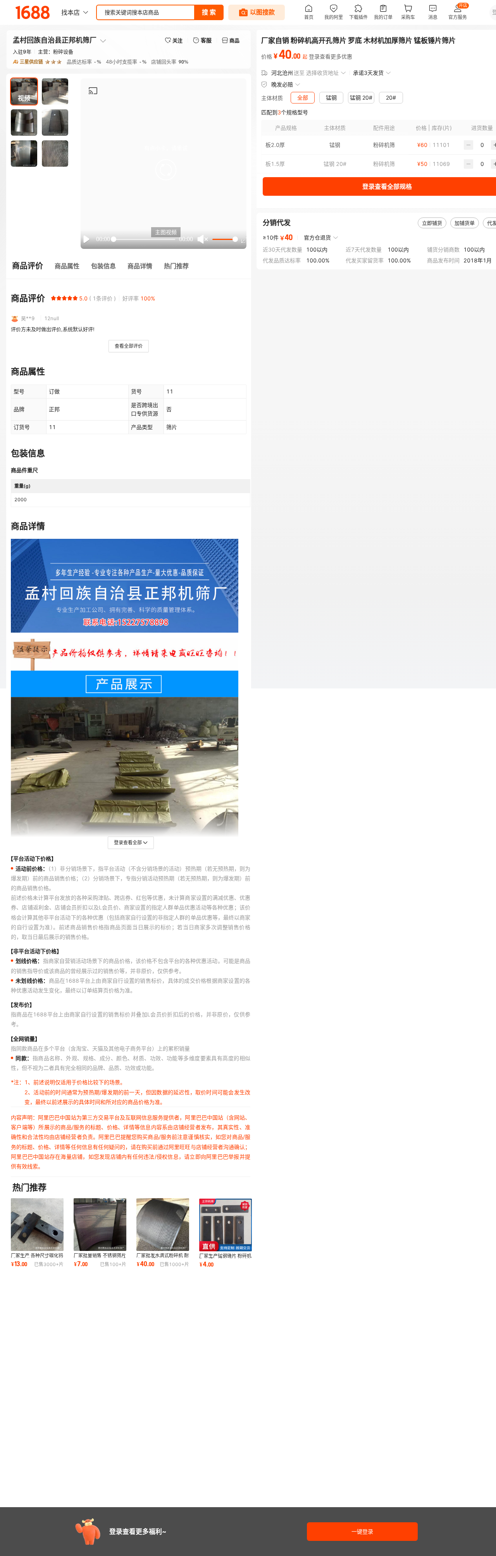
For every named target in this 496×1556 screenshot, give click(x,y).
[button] (165, 169)
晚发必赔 (282, 84)
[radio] (53, 298)
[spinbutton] (482, 145)
